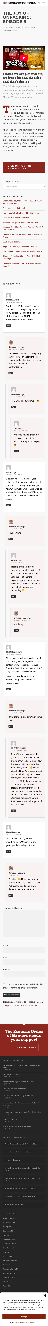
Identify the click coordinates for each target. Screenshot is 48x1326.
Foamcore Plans (8, 1244)
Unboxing (7, 30)
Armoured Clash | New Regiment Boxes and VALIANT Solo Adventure (22, 1104)
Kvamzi (9, 472)
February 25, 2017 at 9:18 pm (19, 750)
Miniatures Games (9, 1261)
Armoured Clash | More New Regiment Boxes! (20, 222)
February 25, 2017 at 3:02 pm (16, 529)
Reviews (5, 1265)
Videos (14, 30)
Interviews (6, 1252)
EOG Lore (6, 1235)
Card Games (7, 1231)
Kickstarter (6, 1256)
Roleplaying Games (9, 1269)
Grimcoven (16, 1160)
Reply (8, 326)
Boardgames (30, 27)
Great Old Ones (8, 1248)
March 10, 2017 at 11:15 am (15, 875)
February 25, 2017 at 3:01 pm (16, 349)
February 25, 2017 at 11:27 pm (22, 620)
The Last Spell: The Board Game (27, 1144)
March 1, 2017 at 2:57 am (20, 431)
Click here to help (25, 1047)
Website (6, 969)
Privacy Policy (30, 1322)
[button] (44, 1295)
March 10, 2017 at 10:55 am (13, 834)
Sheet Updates (7, 1273)
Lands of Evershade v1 (11, 242)
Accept (24, 1316)
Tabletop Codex (8, 1278)
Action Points (7, 1218)
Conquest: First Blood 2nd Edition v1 (17, 217)
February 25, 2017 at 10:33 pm (19, 563)
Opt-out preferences (18, 1322)
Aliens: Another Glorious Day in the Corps (22, 1169)
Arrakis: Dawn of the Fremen (26, 1188)
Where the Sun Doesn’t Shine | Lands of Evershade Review (22, 1112)
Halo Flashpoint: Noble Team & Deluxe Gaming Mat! (22, 251)
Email (6, 957)
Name (6, 945)
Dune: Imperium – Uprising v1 (14, 208)
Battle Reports (7, 1223)
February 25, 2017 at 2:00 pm (14, 654)
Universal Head (14, 347)
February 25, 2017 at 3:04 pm (16, 713)
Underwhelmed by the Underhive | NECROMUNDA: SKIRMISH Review (22, 1066)
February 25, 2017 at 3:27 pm (19, 397)
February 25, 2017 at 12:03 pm (14, 302)
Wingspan (20, 1205)
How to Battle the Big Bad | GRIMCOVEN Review (21, 213)
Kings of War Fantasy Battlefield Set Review (20, 246)
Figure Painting (8, 1239)
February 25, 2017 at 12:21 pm (14, 475)
